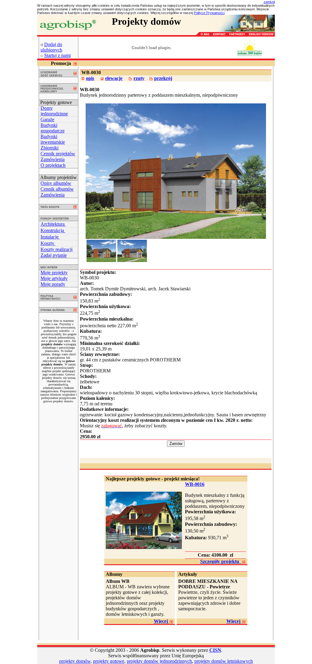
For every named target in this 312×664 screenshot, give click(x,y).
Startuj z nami (57, 55)
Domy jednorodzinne (54, 111)
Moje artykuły (54, 278)
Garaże (47, 119)
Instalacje (50, 236)
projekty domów (74, 661)
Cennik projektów (58, 153)
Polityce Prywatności (209, 13)
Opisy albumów (56, 183)
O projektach (53, 165)
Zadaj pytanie (54, 255)
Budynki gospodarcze (53, 128)
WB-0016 (194, 484)
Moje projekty (54, 272)
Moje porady (53, 284)
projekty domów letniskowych (223, 661)
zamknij (269, 2)
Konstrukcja (53, 230)
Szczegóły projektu (221, 561)
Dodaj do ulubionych (51, 47)
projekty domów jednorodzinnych (159, 661)
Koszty (48, 243)
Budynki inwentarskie (53, 139)
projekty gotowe (108, 661)
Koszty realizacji (57, 249)
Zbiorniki (49, 147)
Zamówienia (53, 159)
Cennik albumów (57, 189)
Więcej (161, 621)
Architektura (53, 224)
